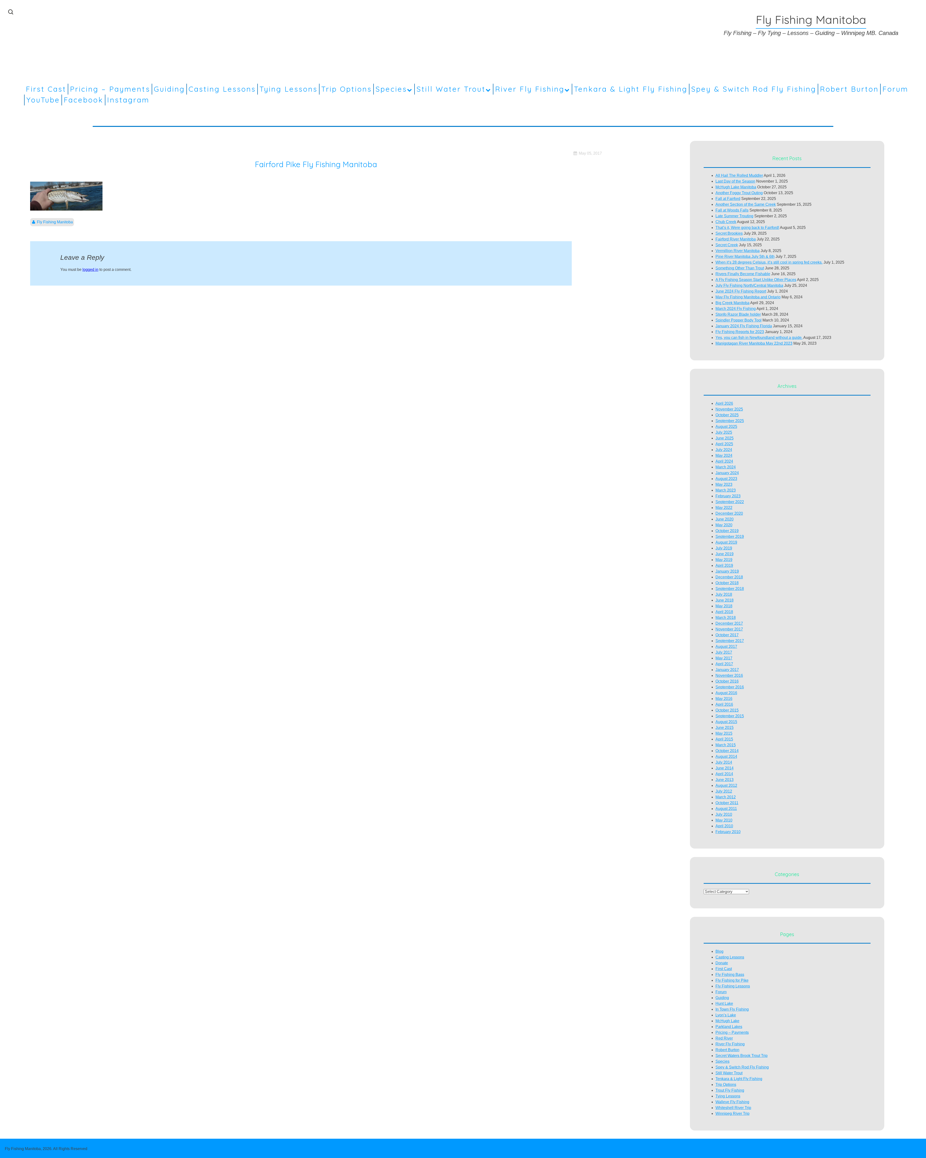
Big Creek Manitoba (732, 303)
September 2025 (729, 421)
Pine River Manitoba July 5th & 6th (745, 256)
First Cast (46, 89)
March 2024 (725, 467)
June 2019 (724, 554)
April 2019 (724, 565)
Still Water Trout (451, 89)
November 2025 (729, 409)
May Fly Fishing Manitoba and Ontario (748, 297)
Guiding (169, 89)
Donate (721, 963)
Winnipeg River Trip (732, 1113)
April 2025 (724, 444)
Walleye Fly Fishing (732, 1102)
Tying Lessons (288, 89)
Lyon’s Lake (725, 1015)
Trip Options (346, 89)
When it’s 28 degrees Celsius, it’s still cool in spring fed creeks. (769, 262)
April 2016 (724, 704)
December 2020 (729, 513)
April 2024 (724, 461)
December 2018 (729, 577)
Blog (719, 951)
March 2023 (725, 490)
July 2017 (723, 652)
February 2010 (728, 832)
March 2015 (725, 745)
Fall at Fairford (727, 199)
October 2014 (727, 751)
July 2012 (723, 791)
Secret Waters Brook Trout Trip (741, 1056)
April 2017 (724, 664)
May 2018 (723, 606)
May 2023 (723, 484)
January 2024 (727, 473)
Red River (724, 1038)
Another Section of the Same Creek (745, 204)
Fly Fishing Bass (729, 975)
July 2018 (723, 594)
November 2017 (729, 629)
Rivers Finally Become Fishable (742, 274)
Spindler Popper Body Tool (738, 320)
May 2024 (723, 455)
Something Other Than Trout (739, 268)
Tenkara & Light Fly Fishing (631, 89)
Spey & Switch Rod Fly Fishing (753, 89)
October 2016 (727, 681)
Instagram (128, 99)
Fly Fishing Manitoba (55, 222)
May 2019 (723, 560)
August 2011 (726, 809)
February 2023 (728, 496)
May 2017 (723, 658)
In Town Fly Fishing (732, 1009)
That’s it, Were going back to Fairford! (747, 228)
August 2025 (726, 427)
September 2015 (729, 716)
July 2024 (723, 450)
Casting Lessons (222, 89)
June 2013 (724, 780)
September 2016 (729, 687)
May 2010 (723, 820)
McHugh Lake (727, 1021)
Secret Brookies (729, 233)
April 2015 (724, 739)
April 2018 (724, 612)
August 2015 (726, 722)
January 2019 (727, 571)
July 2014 (723, 762)
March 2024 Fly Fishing (735, 309)
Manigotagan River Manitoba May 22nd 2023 (753, 343)
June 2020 (724, 519)
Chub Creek (725, 222)
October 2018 (727, 583)
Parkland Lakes (728, 1027)
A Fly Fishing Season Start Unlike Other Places (755, 280)
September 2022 (729, 502)
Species (391, 89)
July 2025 (723, 432)
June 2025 (724, 438)
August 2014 (726, 756)
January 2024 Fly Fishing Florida (743, 326)
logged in (90, 269)
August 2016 (726, 693)
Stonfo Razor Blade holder (738, 314)
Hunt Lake (724, 1003)
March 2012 (725, 797)
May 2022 (723, 508)
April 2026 (724, 403)
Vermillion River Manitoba (737, 251)
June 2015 (724, 728)
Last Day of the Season (735, 181)
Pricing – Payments (110, 89)
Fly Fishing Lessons (732, 986)
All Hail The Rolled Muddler (739, 175)
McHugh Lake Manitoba (735, 187)
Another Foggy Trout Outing (739, 193)
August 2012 (726, 785)
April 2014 (724, 774)
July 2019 (723, 548)
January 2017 (727, 670)
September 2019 (729, 536)
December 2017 (729, 623)
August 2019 (726, 542)
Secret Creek (726, 245)
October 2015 (727, 710)
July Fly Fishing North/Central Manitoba (749, 285)
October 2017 (727, 635)
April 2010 (724, 826)
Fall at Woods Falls (732, 210)
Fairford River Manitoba (735, 239)
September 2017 (729, 641)
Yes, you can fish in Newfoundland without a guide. (759, 338)
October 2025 (727, 415)
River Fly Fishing (530, 89)
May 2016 (723, 699)
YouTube (43, 99)
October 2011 (726, 803)
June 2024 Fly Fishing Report (740, 291)
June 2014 (724, 768)
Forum (895, 89)
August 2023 (726, 479)
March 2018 (725, 618)
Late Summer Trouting (734, 216)
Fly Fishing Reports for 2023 (739, 332)
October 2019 (727, 531)
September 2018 (729, 589)
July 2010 (723, 814)
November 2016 (729, 675)
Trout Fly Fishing (729, 1090)
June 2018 (724, 600)
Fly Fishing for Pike (732, 980)
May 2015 (723, 733)
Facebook (83, 99)
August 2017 (726, 646)
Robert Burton (849, 89)
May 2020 (723, 525)
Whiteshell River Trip (733, 1108)
